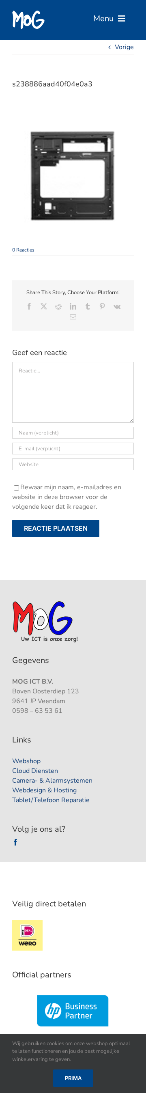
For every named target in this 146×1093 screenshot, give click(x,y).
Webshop (26, 761)
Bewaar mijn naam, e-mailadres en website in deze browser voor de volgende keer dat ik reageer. (66, 497)
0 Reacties (23, 250)
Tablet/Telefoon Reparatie (51, 800)
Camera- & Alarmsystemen (52, 780)
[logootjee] (46, 603)
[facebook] (15, 842)
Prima (73, 1078)
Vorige (124, 47)
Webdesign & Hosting (44, 790)
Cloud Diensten (35, 770)
